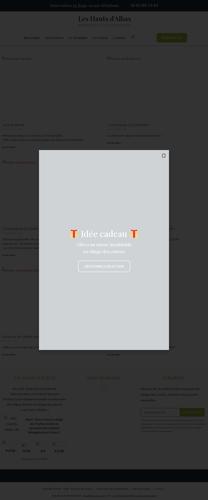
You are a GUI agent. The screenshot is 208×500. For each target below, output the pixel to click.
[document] (104, 250)
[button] (163, 155)
